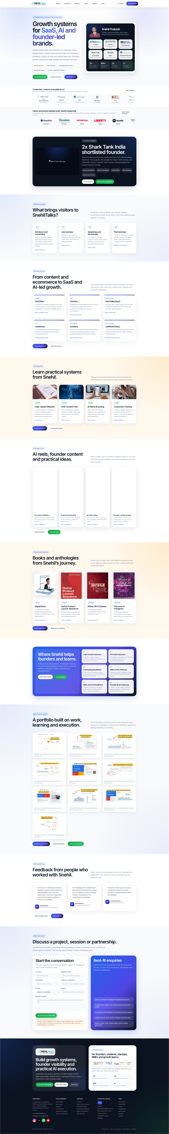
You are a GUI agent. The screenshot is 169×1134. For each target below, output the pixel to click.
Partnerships (121, 1111)
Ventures (67, 3)
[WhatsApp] (43, 1120)
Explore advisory (40, 250)
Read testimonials (59, 844)
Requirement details (40, 996)
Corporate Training (103, 1115)
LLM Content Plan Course (105, 1111)
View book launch (40, 620)
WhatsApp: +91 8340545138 (40, 1116)
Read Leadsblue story (41, 337)
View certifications (76, 844)
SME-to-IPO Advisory (82, 1111)
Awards (120, 1106)
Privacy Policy (105, 1129)
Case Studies (122, 1101)
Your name (38, 972)
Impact (94, 3)
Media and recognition (104, 181)
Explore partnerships (120, 245)
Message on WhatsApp (44, 1084)
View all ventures (40, 346)
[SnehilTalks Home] (38, 3)
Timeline (63, 988)
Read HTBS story (110, 312)
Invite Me (120, 1113)
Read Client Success (125, 112)
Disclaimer (133, 1129)
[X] (39, 1120)
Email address (39, 980)
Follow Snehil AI (40, 532)
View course (38, 420)
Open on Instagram (39, 524)
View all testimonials (41, 916)
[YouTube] (48, 1120)
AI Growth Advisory (82, 1106)
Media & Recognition (61, 1111)
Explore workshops (56, 428)
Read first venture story (112, 337)
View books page (40, 628)
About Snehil (59, 1101)
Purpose (37, 988)
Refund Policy (126, 1129)
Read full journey (56, 346)
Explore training (118, 420)
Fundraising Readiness (83, 1109)
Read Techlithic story (41, 312)
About (58, 3)
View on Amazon (66, 620)
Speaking (100, 1118)
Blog (100, 1102)
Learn (86, 3)
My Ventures (130, 90)
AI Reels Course (102, 1113)
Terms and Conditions (115, 1129)
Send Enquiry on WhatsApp (46, 1015)
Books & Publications (62, 1113)
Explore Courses (56, 77)
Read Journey (70, 77)
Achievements (60, 1109)
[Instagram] (34, 1120)
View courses (65, 245)
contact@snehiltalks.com (39, 1113)
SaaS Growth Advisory (83, 1104)
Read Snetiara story (76, 337)
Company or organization (68, 980)
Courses (120, 3)
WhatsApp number (66, 972)
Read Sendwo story (76, 314)
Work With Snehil (40, 77)
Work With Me (132, 3)
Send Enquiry (60, 677)
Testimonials (121, 1104)
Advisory (77, 3)
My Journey (59, 1104)
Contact (120, 1116)
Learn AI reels (54, 532)
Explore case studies (41, 844)
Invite (103, 3)
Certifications (122, 1109)
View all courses (40, 428)
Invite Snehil (91, 247)
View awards (88, 181)
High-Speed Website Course (105, 1108)
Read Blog (74, 1084)
